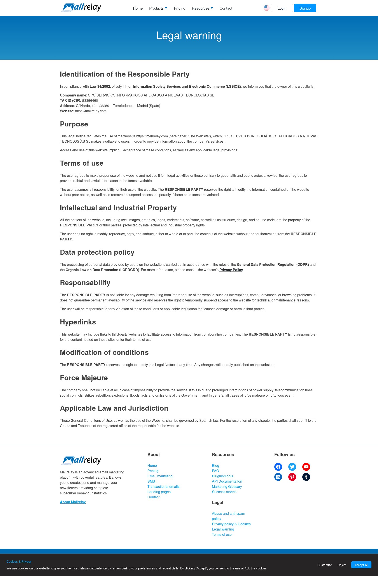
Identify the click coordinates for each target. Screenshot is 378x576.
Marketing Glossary (227, 486)
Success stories (224, 491)
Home (138, 8)
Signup (305, 8)
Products (156, 8)
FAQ (215, 470)
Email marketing (160, 475)
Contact (226, 8)
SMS (151, 481)
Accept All (361, 565)
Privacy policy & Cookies (231, 523)
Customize (324, 565)
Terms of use (222, 534)
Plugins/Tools (222, 475)
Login (282, 8)
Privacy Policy (231, 269)
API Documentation (227, 481)
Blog (215, 465)
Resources (201, 8)
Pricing (179, 8)
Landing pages (159, 491)
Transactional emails (163, 486)
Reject (342, 565)
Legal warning (223, 529)
